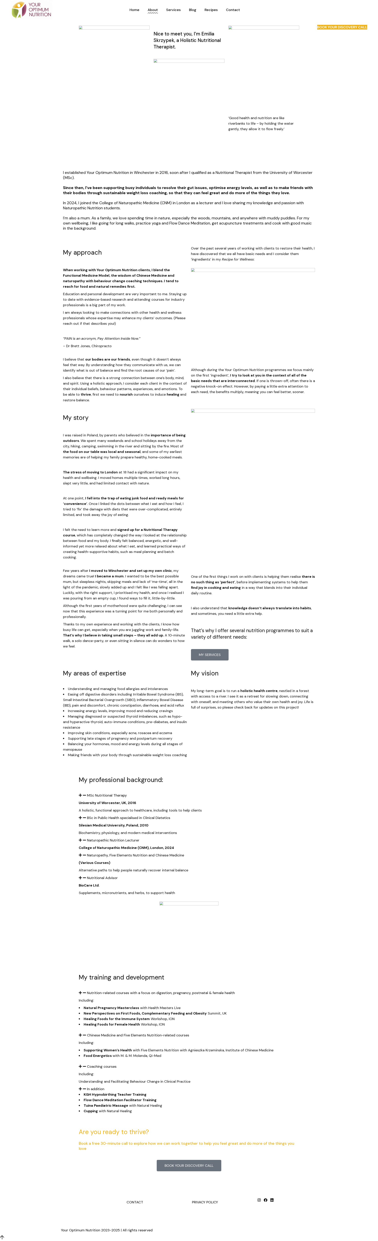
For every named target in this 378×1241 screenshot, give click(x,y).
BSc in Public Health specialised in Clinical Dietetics (128, 817)
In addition (95, 1089)
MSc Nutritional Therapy (107, 795)
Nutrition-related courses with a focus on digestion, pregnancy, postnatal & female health (161, 993)
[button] (189, 795)
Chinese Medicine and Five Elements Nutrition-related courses (138, 1035)
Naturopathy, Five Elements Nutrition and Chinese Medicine (135, 855)
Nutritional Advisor (102, 878)
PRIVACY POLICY (205, 1202)
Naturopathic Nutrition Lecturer (113, 840)
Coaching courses (102, 1066)
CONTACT (135, 1202)
